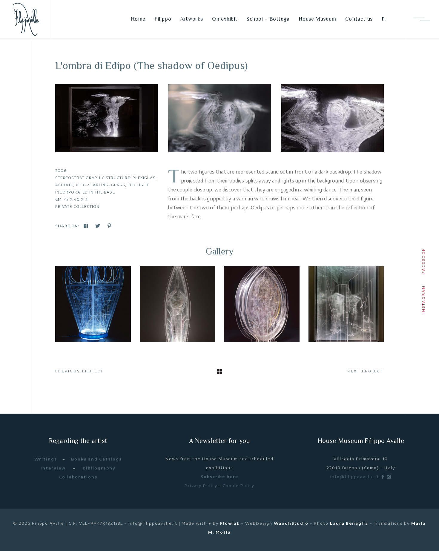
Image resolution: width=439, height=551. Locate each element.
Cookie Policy (238, 485)
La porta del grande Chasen (93, 303)
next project (365, 371)
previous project (79, 371)
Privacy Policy (201, 485)
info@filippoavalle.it (354, 476)
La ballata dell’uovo (261, 303)
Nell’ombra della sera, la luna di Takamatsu (177, 303)
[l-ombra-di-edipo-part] (332, 118)
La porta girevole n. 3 (346, 303)
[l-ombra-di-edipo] (106, 118)
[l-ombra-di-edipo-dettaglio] (219, 118)
